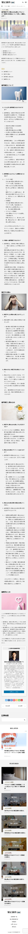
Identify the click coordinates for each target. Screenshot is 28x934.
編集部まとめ (7, 79)
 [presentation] (26, 731)
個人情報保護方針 (14, 919)
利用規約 (14, 921)
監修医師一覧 (14, 916)
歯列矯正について (8, 71)
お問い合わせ (14, 924)
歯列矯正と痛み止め (8, 76)
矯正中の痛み (7, 74)
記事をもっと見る (14, 691)
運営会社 (14, 926)
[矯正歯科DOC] (8, 2)
